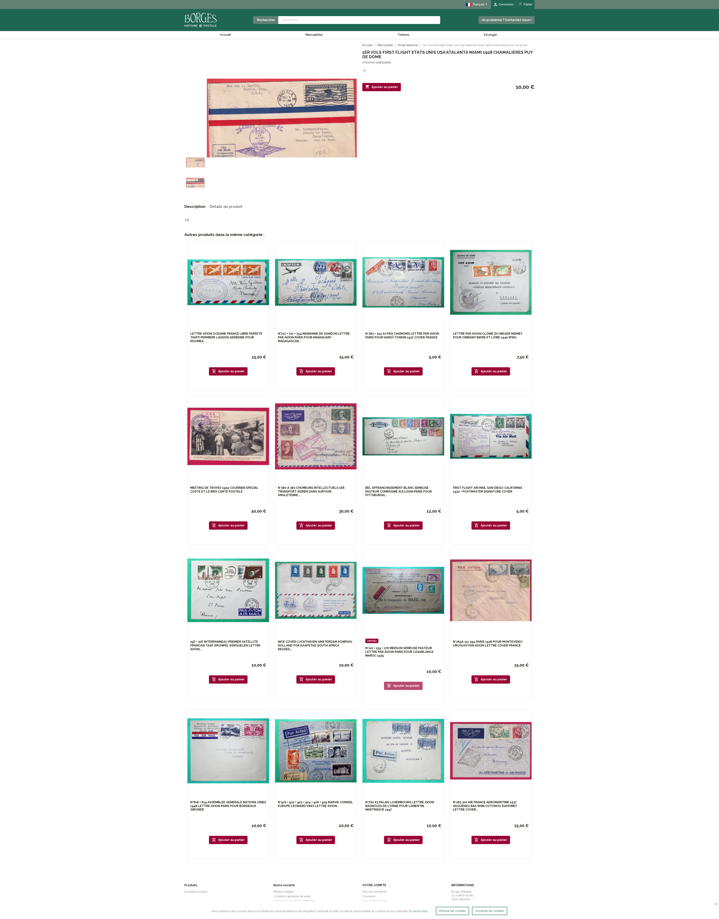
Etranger (490, 35)
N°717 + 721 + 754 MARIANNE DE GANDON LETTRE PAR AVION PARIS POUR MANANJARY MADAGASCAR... (314, 337)
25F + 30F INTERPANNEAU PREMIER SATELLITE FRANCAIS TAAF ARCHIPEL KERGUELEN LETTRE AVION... (225, 645)
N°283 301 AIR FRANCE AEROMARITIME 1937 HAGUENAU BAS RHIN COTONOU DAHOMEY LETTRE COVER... (485, 805)
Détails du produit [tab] (226, 206)
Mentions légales (283, 891)
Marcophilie (314, 35)
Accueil (225, 35)
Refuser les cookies (452, 911)
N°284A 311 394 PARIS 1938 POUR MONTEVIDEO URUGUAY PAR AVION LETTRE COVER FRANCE (488, 643)
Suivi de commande (374, 891)
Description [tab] (194, 206)
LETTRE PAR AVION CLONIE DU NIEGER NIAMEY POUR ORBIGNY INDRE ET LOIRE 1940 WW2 (487, 335)
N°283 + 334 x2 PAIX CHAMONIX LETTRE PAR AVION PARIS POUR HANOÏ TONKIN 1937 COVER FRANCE (402, 335)
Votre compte (374, 885)
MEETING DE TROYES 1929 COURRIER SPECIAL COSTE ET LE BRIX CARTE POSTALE (224, 489)
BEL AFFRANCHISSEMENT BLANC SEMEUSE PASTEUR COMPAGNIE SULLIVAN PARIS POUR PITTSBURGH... (398, 491)
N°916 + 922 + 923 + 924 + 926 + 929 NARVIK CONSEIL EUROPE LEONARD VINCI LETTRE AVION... (315, 804)
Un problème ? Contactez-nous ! (507, 20)
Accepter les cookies (489, 911)
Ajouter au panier (381, 86)
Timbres (403, 35)
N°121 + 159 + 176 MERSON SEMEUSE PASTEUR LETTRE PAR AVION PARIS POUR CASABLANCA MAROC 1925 (399, 651)
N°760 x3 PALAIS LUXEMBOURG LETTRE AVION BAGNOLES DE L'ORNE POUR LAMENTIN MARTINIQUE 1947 (399, 805)
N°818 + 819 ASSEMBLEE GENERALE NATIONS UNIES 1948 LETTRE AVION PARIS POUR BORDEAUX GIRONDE (228, 805)
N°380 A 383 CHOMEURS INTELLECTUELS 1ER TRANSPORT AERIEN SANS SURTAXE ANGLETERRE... (311, 491)
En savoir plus (418, 911)
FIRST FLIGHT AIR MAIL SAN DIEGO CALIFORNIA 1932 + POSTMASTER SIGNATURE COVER (487, 489)
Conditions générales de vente (291, 896)
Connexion (368, 896)
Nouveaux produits (195, 891)
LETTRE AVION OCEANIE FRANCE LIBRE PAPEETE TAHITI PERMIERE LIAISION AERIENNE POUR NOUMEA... (226, 337)
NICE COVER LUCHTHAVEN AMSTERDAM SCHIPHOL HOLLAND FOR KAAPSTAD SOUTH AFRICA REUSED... (315, 645)
